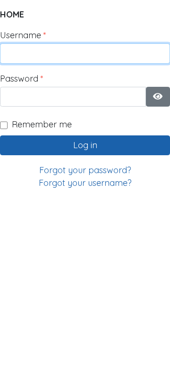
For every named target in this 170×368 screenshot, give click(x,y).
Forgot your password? (85, 170)
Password (21, 78)
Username (23, 35)
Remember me (42, 124)
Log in (85, 145)
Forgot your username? (85, 182)
